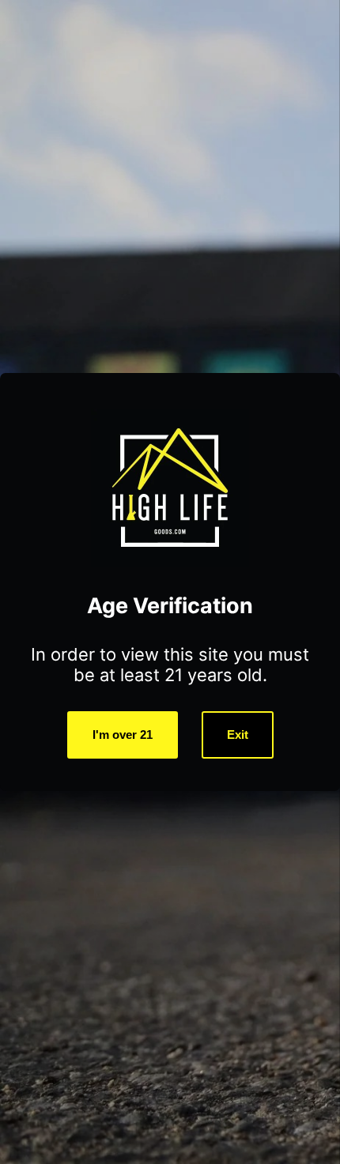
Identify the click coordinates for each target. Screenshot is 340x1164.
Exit (237, 734)
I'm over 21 (123, 734)
